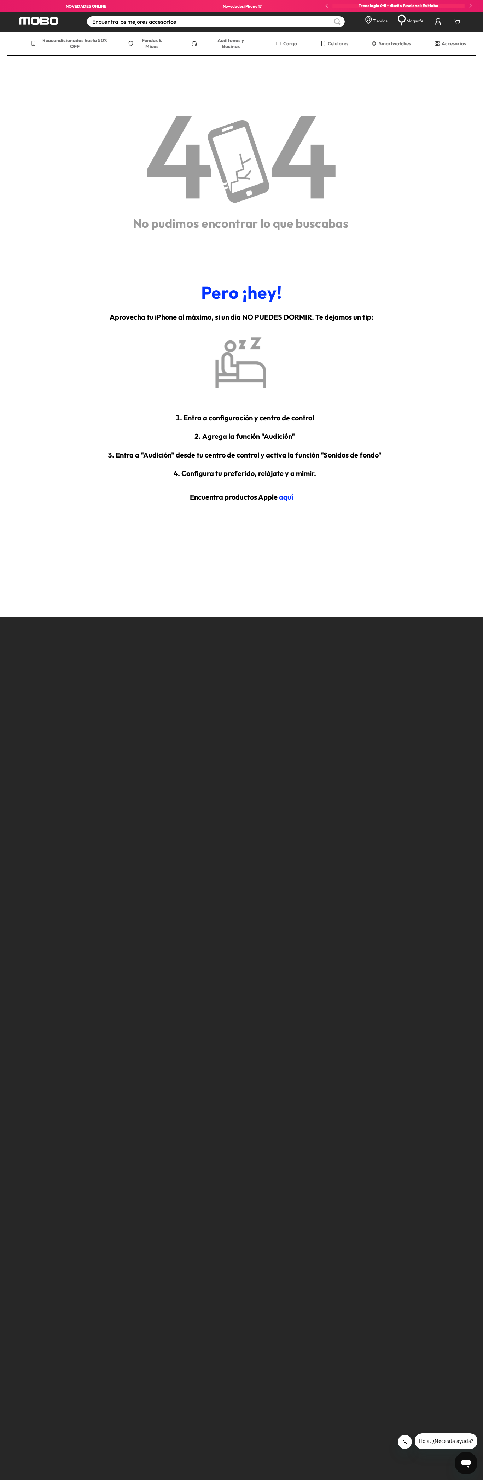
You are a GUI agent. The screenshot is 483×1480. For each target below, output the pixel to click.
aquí (286, 497)
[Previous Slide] (326, 6)
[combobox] (216, 21)
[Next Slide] (470, 6)
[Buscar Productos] (337, 21)
